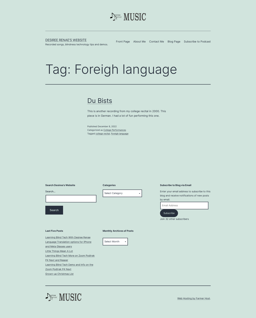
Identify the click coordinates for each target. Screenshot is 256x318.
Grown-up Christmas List (59, 273)
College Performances (114, 130)
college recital (103, 133)
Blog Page (174, 41)
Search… (50, 191)
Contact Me (156, 41)
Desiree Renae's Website (66, 40)
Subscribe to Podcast (197, 41)
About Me (139, 41)
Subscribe (169, 213)
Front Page (123, 41)
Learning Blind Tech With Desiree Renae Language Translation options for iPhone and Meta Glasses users (68, 242)
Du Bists (99, 101)
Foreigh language (119, 133)
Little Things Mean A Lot (59, 251)
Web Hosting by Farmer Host (193, 298)
